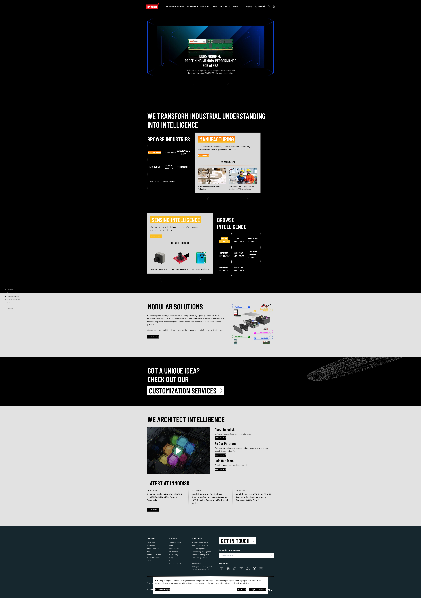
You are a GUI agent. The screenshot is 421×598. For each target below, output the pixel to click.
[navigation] (192, 6)
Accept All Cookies (256, 590)
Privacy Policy (243, 583)
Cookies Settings (162, 590)
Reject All (240, 590)
